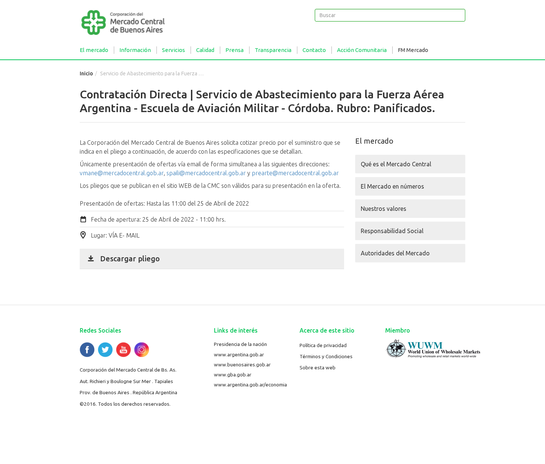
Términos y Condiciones (326, 356)
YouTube (123, 349)
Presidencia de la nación (240, 344)
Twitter (105, 349)
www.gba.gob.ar (232, 375)
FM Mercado (413, 50)
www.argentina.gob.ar (239, 354)
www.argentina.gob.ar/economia (250, 385)
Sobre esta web (318, 367)
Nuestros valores (383, 208)
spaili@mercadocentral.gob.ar (206, 173)
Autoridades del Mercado (395, 253)
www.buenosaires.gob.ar (242, 364)
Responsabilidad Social (392, 231)
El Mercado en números (392, 186)
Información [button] (135, 50)
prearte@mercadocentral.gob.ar (295, 173)
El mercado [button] (94, 50)
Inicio (86, 73)
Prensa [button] (234, 50)
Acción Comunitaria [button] (362, 50)
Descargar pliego (130, 258)
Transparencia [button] (273, 50)
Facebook (87, 349)
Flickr (141, 349)
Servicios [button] (173, 50)
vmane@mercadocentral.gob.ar (122, 173)
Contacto (314, 50)
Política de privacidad (323, 345)
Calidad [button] (205, 50)
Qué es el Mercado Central (396, 164)
